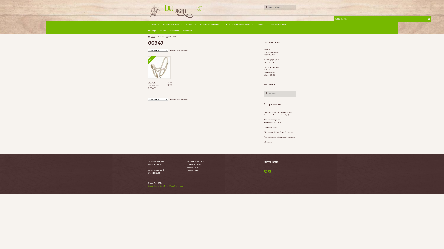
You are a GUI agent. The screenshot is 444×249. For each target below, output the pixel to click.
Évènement (174, 30)
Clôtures (189, 24)
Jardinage (152, 30)
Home (153, 37)
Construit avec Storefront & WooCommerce (165, 186)
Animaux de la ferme (171, 24)
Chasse (260, 24)
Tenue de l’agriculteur (278, 24)
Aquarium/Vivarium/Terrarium (238, 24)
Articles (163, 30)
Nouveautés (188, 30)
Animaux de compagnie (209, 24)
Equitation (152, 24)
